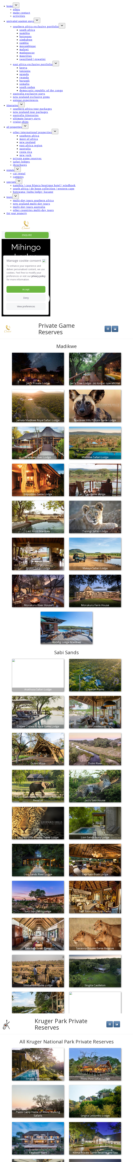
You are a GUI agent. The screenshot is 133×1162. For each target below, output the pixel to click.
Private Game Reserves (27, 158)
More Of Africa (28, 139)
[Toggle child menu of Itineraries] (21, 104)
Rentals (10, 170)
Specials (11, 182)
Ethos (16, 9)
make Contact (21, 12)
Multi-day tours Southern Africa (33, 200)
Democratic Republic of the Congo (41, 90)
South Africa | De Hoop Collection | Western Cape (43, 188)
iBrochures (20, 164)
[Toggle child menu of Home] (16, 5)
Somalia (24, 84)
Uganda (24, 74)
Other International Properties (32, 132)
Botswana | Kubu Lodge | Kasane (33, 191)
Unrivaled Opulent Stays (20, 21)
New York (25, 155)
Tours (9, 197)
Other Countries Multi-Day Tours (33, 210)
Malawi (24, 49)
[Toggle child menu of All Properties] (25, 126)
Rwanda (24, 77)
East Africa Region (30, 145)
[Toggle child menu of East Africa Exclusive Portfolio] (56, 63)
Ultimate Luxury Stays (27, 118)
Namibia (24, 33)
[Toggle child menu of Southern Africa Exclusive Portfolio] (62, 25)
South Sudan (27, 87)
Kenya (23, 67)
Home (9, 6)
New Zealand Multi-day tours (31, 203)
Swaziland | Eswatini (32, 59)
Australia (25, 148)
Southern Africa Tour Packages (32, 108)
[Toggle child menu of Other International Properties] (55, 131)
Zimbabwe (25, 39)
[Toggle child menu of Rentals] (17, 169)
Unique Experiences (25, 100)
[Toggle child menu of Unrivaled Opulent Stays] (37, 20)
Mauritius (25, 55)
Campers (18, 176)
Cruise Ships (21, 121)
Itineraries (12, 105)
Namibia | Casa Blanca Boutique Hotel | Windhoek (44, 185)
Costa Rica (25, 151)
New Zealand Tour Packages (30, 112)
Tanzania (24, 71)
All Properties (14, 127)
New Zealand (27, 142)
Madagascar (27, 52)
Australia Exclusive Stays (29, 93)
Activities (19, 16)
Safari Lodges (21, 161)
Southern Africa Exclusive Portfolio (36, 26)
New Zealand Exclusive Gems (31, 96)
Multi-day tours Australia (29, 206)
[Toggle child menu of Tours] (15, 196)
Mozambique (27, 46)
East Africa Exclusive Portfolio (33, 64)
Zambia (24, 42)
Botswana (25, 36)
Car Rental (19, 173)
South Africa (27, 29)
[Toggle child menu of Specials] (19, 181)
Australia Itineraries (26, 115)
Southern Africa (29, 135)
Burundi (24, 80)
